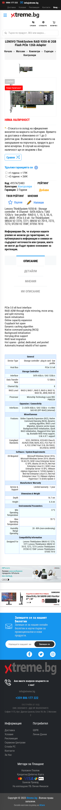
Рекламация (34, 7)
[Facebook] (29, 654)
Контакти (46, 7)
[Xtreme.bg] (25, 15)
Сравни (11, 157)
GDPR (35, 730)
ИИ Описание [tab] (30, 291)
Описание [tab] (30, 261)
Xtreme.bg (31, 797)
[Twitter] (41, 654)
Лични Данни (40, 734)
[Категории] (6, 15)
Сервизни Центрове (15, 742)
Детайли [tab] (30, 271)
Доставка (11, 7)
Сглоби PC (10, 746)
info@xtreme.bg (31, 3)
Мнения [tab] (30, 281)
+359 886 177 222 (27, 698)
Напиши (39, 202)
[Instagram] (53, 654)
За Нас (8, 754)
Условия (22, 7)
